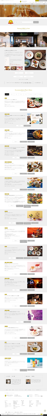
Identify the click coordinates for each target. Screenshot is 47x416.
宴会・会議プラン (23, 405)
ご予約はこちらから (23, 157)
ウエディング (30, 400)
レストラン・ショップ (6, 5)
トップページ (6, 400)
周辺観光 (30, 405)
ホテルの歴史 (37, 400)
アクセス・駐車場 (31, 404)
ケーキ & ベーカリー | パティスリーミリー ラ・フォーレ (16, 406)
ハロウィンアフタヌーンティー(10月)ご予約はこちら (23, 241)
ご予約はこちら (23, 141)
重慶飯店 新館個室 (15, 403)
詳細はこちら (19, 125)
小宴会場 (22, 403)
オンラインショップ (31, 403)
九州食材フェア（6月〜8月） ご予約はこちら (19, 205)
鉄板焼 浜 (14, 405)
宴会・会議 (22, 400)
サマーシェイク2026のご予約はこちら (23, 370)
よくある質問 (37, 401)
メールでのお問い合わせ (37, 82)
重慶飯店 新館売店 (15, 402)
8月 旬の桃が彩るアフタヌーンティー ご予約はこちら (20, 223)
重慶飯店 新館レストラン (15, 401)
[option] (23, 39)
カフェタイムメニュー (18, 76)
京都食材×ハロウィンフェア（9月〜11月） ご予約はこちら (27, 206)
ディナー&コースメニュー (28, 76)
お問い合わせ (30, 406)
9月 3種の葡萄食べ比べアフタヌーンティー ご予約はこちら (27, 223)
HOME (2, 5)
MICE (22, 404)
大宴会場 (22, 401)
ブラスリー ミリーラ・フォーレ (16, 404)
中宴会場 (22, 402)
